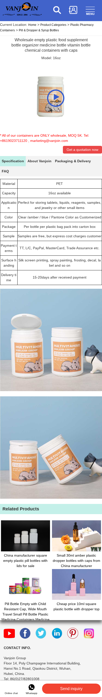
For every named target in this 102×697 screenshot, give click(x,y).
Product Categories (53, 25)
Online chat (11, 693)
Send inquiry (71, 689)
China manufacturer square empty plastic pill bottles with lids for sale (25, 560)
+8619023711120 (13, 141)
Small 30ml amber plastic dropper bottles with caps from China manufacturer (76, 560)
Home (32, 25)
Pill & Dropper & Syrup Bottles (39, 30)
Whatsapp (31, 693)
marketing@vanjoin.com (49, 141)
